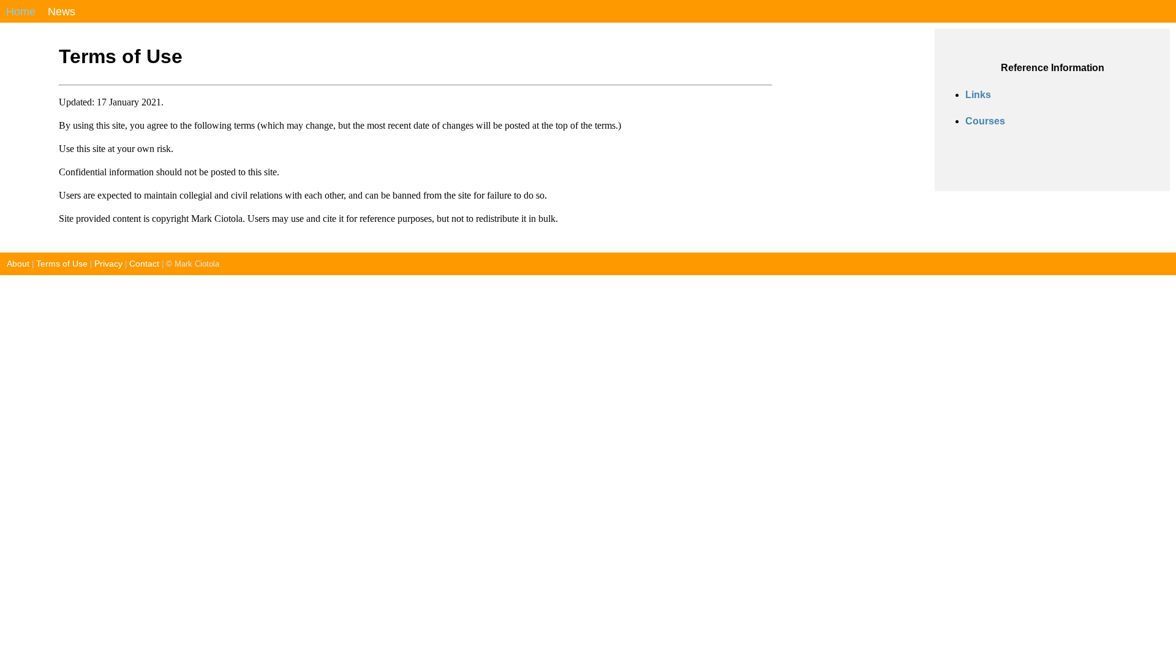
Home (21, 12)
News (61, 12)
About (14, 263)
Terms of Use (62, 263)
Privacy (108, 263)
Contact (144, 263)
